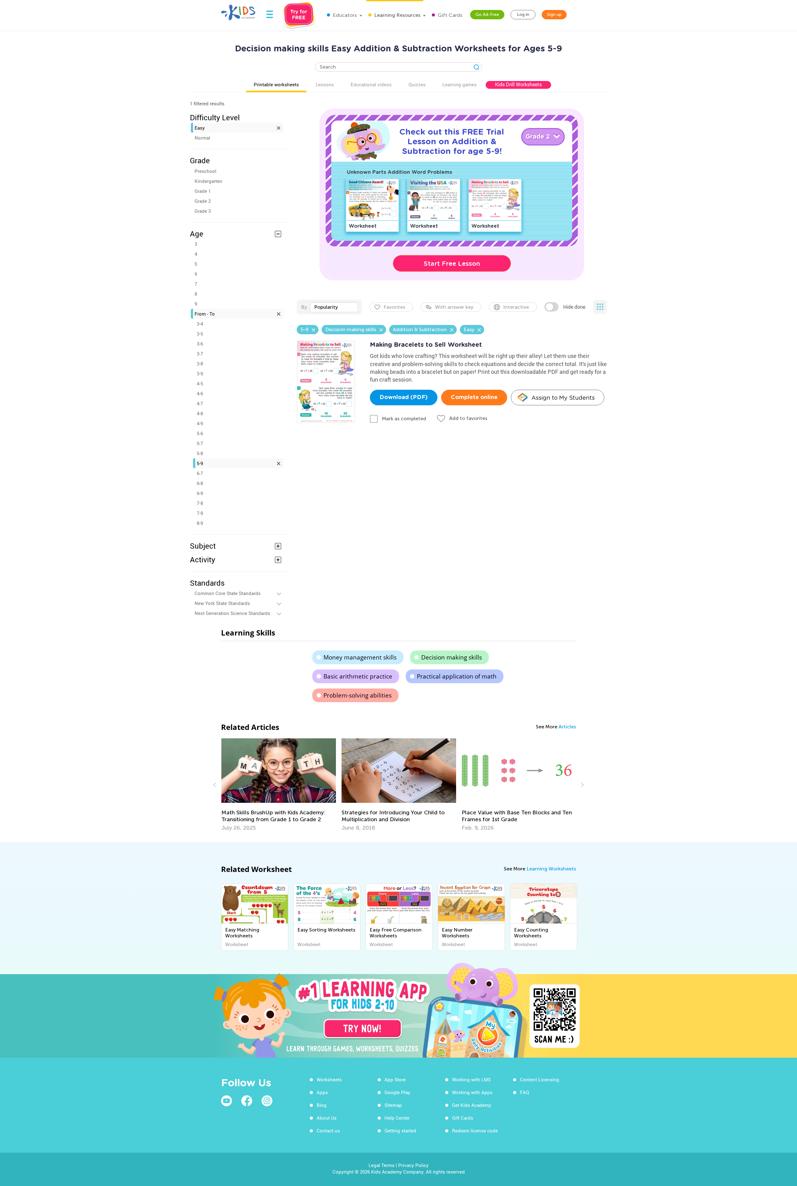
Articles (567, 727)
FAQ (524, 1092)
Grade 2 (203, 201)
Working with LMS (471, 1079)
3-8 (200, 363)
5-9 (200, 463)
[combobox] (334, 307)
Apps (322, 1092)
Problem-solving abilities (357, 695)
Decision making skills (451, 657)
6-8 (200, 483)
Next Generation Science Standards (232, 613)
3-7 (200, 353)
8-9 (200, 523)
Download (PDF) (404, 397)
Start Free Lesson (452, 263)
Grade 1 (203, 191)
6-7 (200, 473)
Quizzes (417, 84)
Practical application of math (457, 676)
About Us (327, 1118)
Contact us (328, 1130)
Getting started (400, 1130)
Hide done (574, 306)
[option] (323, 784)
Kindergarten (208, 181)
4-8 (200, 413)
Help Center (397, 1118)
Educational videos (371, 84)
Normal (202, 138)
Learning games (459, 84)
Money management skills (360, 657)
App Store (395, 1079)
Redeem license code (475, 1130)
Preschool (205, 171)
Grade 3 (203, 211)
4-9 (200, 423)
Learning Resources (396, 15)
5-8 (200, 453)
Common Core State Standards (228, 593)
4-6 (200, 393)
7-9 (200, 513)
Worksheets (329, 1079)
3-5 (200, 334)
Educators (344, 15)
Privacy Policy (413, 1165)
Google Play (397, 1092)
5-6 (200, 433)
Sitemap (393, 1105)
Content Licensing (539, 1079)
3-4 (200, 324)
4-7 (200, 403)
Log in (523, 14)
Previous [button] (215, 785)
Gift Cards (449, 15)
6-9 (200, 493)
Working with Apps (472, 1092)
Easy (200, 128)
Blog (322, 1105)
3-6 (200, 344)
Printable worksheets (276, 84)
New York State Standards (222, 603)
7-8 (200, 503)
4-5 (200, 383)
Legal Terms (381, 1165)
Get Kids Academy (471, 1105)
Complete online (474, 397)
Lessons (325, 84)
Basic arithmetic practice (357, 676)
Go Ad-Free (487, 14)
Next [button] (581, 785)
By (304, 307)
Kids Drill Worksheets (518, 84)
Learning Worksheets (551, 869)
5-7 (200, 443)
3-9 (200, 373)
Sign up (554, 14)
